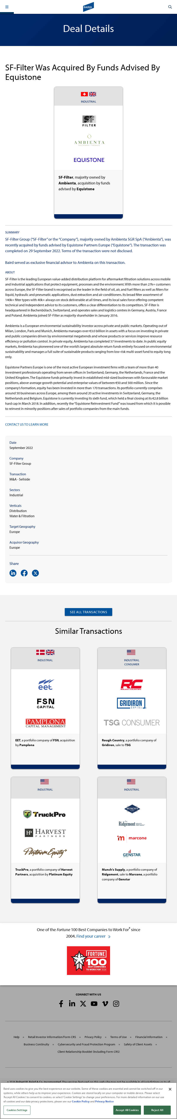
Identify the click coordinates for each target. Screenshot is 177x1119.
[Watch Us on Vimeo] (105, 1004)
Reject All (157, 1110)
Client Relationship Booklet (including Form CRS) (89, 1052)
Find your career (91, 936)
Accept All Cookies (127, 1110)
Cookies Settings (17, 1110)
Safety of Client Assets (138, 1044)
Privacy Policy (93, 1037)
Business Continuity (36, 1044)
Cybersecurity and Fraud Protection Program (86, 1044)
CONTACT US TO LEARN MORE (26, 424)
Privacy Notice (104, 1101)
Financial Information (149, 1037)
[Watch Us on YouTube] (94, 1004)
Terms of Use (118, 1037)
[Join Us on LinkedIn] (72, 1004)
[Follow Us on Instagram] (116, 1004)
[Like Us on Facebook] (61, 1004)
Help (16, 1037)
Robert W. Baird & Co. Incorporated (38, 1082)
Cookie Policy (81, 1101)
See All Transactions (88, 612)
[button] (7, 7)
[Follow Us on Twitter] (83, 1004)
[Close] (170, 1089)
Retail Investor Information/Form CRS (52, 1037)
